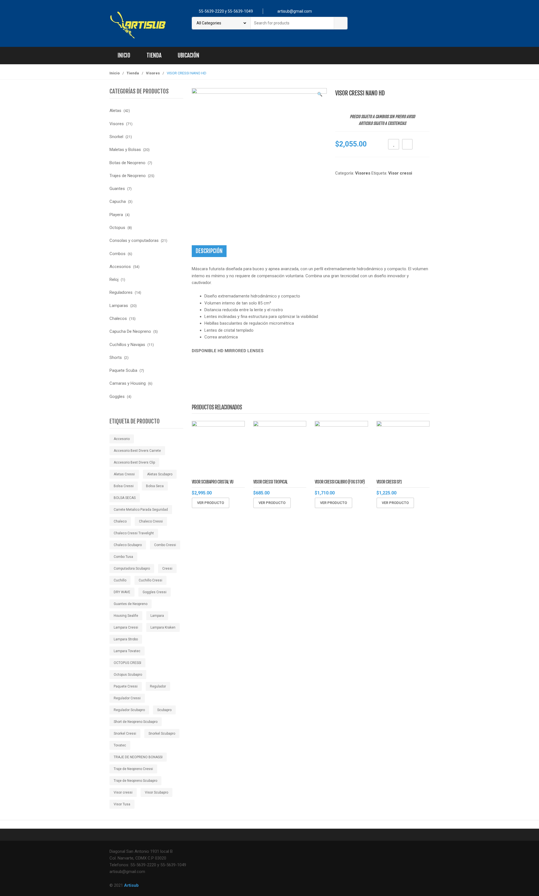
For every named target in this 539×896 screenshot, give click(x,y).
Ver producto (210, 503)
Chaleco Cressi (151, 521)
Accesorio (122, 439)
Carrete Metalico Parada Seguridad (141, 510)
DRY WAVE (122, 592)
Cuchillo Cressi (150, 580)
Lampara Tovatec (127, 651)
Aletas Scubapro (159, 474)
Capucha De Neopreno (130, 331)
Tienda (154, 55)
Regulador (158, 686)
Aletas (115, 110)
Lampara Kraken (162, 627)
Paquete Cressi (126, 686)
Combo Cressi (165, 545)
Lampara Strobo (126, 639)
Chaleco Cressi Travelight (134, 533)
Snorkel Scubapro (162, 733)
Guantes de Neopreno (130, 604)
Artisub (131, 885)
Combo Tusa (123, 557)
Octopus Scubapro (128, 675)
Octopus (117, 227)
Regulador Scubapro (129, 710)
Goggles (117, 396)
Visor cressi (400, 173)
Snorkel (116, 136)
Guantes (117, 188)
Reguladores (121, 292)
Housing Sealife (126, 616)
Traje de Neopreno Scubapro (135, 781)
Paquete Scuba (123, 370)
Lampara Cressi (126, 627)
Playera (116, 214)
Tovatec (120, 745)
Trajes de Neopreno (127, 175)
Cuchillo (120, 580)
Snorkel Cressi (125, 733)
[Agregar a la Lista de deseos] (248, 502)
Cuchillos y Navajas (127, 344)
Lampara (157, 616)
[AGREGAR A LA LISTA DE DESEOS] (393, 144)
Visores (153, 73)
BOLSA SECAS (125, 498)
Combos (117, 253)
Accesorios (120, 266)
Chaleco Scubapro (128, 545)
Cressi (167, 568)
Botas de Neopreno (127, 162)
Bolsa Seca (155, 486)
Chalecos (118, 318)
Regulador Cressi (127, 698)
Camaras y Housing (127, 383)
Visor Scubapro (156, 792)
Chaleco (120, 521)
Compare (407, 144)
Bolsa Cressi (124, 486)
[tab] (209, 251)
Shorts (115, 357)
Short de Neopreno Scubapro (135, 722)
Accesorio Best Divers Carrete (137, 451)
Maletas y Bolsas (125, 149)
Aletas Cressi (124, 474)
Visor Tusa (122, 804)
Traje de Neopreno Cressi (133, 769)
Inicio (124, 55)
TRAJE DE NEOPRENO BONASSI (138, 757)
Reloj (113, 279)
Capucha (117, 201)
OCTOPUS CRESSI (127, 663)
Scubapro (164, 710)
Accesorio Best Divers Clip (134, 462)
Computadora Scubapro (132, 568)
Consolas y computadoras (134, 240)
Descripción (209, 251)
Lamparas (118, 305)
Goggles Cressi (154, 592)
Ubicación (188, 55)
